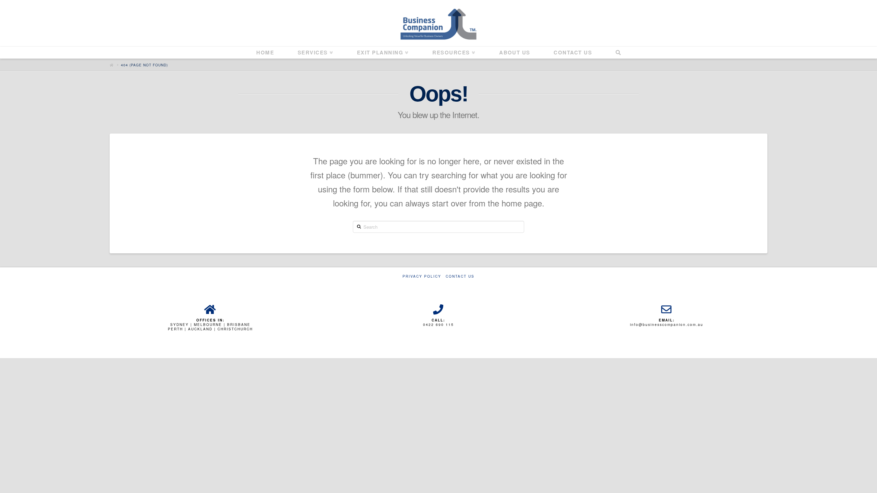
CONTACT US (460, 276)
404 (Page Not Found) (144, 65)
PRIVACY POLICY (422, 276)
